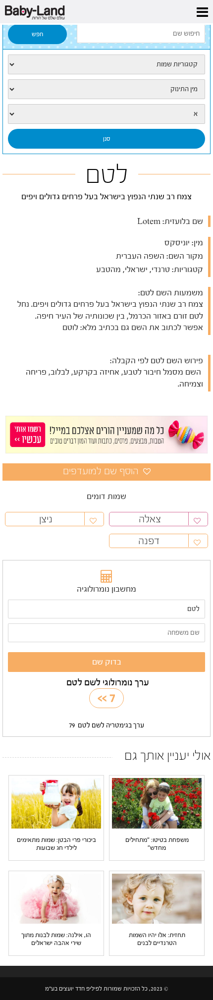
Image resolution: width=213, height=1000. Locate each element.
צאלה (150, 519)
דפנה (150, 541)
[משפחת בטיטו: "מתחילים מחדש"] (157, 803)
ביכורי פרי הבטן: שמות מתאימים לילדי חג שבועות (56, 843)
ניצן (46, 519)
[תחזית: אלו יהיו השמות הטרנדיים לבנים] (157, 898)
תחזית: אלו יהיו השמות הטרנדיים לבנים (157, 938)
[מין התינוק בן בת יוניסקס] (106, 89)
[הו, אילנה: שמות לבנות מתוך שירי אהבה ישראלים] (56, 898)
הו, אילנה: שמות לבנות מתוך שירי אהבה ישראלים (56, 938)
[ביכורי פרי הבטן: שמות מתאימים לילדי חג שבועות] (56, 803)
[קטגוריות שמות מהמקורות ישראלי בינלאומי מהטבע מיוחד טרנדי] (106, 64)
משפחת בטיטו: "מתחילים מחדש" (157, 843)
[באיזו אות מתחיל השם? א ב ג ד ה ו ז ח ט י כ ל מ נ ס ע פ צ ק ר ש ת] (106, 114)
